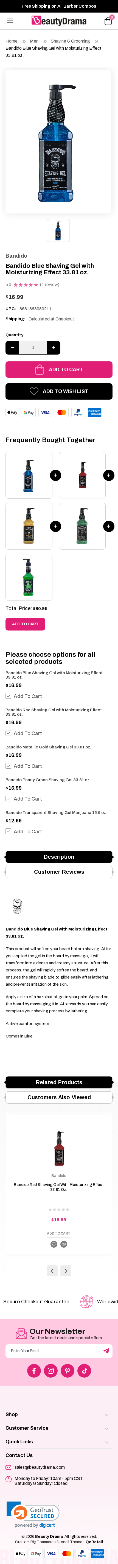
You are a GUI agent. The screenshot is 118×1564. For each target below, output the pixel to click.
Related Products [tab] (59, 1082)
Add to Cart (66, 369)
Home (11, 41)
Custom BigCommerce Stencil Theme (48, 1542)
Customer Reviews (59, 872)
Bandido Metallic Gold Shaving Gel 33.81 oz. (48, 747)
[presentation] (52, 1270)
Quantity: (15, 335)
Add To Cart (28, 696)
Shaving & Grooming (71, 41)
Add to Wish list (65, 391)
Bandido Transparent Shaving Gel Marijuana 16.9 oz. (56, 812)
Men (34, 41)
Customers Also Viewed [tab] (59, 1097)
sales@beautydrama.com (40, 1467)
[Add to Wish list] (53, 1244)
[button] (33, 1515)
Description (59, 857)
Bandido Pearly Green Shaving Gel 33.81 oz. (48, 780)
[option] (58, 140)
